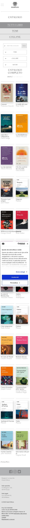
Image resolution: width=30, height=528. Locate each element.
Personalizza (14, 282)
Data (10, 77)
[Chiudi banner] (27, 243)
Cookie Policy (5, 515)
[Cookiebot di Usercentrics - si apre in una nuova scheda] (18, 244)
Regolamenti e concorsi (8, 519)
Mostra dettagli (20, 272)
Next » (8, 462)
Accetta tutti (15, 277)
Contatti (4, 517)
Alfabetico (17, 77)
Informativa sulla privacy (20, 513)
